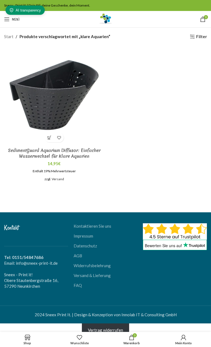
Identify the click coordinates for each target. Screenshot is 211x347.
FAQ (78, 285)
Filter (201, 36)
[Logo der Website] (105, 18)
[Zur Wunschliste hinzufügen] (59, 137)
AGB (78, 255)
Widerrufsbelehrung (92, 265)
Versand (58, 179)
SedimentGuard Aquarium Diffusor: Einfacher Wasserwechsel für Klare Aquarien (54, 153)
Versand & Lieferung (92, 275)
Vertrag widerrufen (105, 330)
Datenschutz (85, 245)
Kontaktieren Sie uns (92, 226)
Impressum (83, 235)
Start (8, 36)
